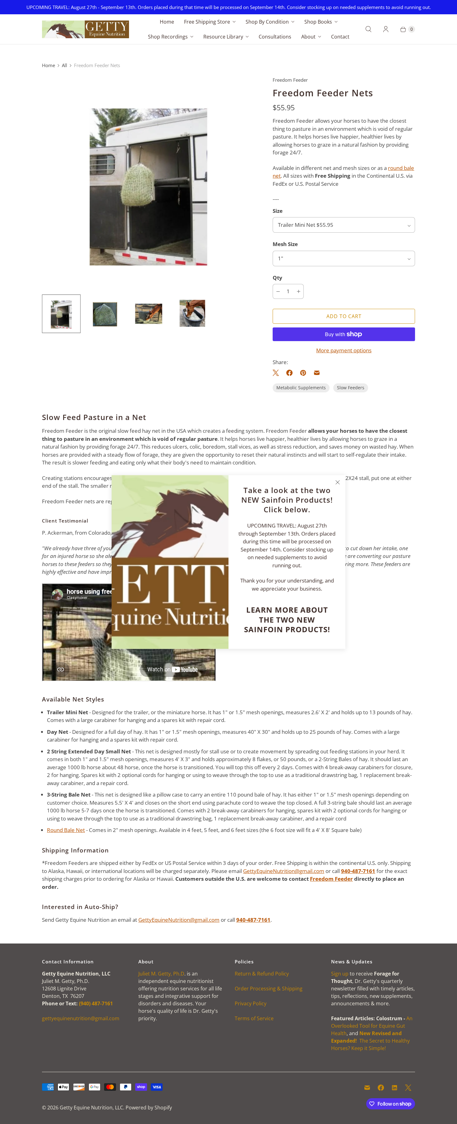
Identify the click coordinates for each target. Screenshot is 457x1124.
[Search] (368, 29)
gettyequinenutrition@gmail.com (80, 1018)
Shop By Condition (267, 21)
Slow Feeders (350, 388)
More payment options (344, 350)
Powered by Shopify (149, 1107)
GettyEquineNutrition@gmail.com (283, 871)
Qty (277, 277)
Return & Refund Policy (262, 973)
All (64, 65)
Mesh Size (285, 244)
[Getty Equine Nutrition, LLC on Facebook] (381, 1087)
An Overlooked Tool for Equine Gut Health (372, 1026)
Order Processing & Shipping (268, 988)
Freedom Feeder (331, 878)
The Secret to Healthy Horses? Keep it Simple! (370, 1041)
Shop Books (318, 21)
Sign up (340, 973)
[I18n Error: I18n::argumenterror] (61, 314)
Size (278, 210)
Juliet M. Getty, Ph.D (161, 973)
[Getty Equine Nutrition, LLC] (85, 30)
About (308, 36)
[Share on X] (278, 373)
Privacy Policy (250, 1003)
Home (167, 21)
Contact (340, 36)
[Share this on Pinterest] (303, 373)
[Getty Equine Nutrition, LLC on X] (408, 1087)
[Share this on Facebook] (289, 373)
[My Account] (386, 29)
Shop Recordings (168, 36)
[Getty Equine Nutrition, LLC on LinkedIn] (394, 1087)
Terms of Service (254, 1018)
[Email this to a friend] (317, 373)
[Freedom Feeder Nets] (148, 183)
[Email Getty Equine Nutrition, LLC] (367, 1087)
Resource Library (223, 36)
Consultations (275, 36)
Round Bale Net (66, 830)
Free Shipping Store (207, 21)
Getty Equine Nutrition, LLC (91, 1107)
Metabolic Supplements (301, 388)
